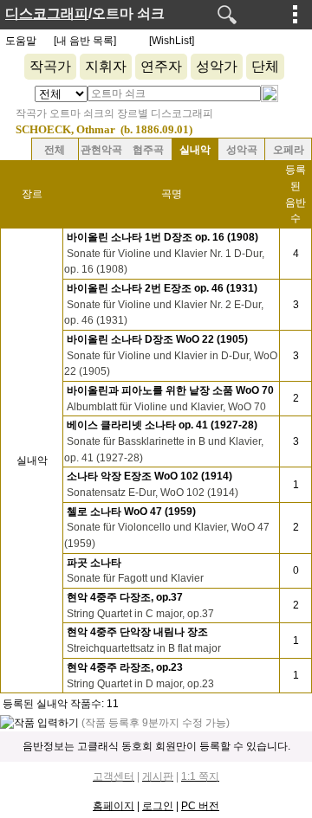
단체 (265, 66)
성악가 (216, 66)
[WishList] (171, 41)
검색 (227, 15)
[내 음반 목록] (85, 41)
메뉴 (295, 14)
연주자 (161, 66)
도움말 (20, 41)
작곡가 (50, 66)
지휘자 (106, 66)
